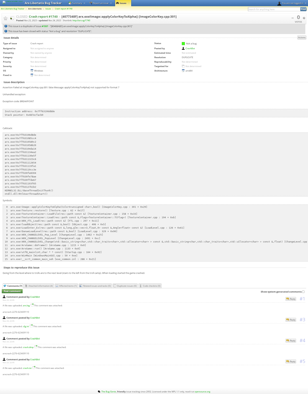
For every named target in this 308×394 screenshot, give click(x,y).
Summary (77, 3)
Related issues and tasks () (97, 285)
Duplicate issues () (127, 285)
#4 (302, 340)
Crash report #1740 (63, 8)
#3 (302, 319)
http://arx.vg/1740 (81, 20)
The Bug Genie (108, 391)
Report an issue (101, 3)
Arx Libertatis (35, 8)
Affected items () (68, 285)
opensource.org (202, 391)
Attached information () (41, 285)
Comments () (14, 285)
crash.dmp (28, 347)
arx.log (26, 305)
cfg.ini (26, 326)
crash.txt (27, 368)
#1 (302, 298)
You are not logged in (292, 3)
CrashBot (190, 48)
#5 (302, 361)
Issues (123, 3)
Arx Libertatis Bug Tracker (12, 8)
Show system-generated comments (281, 291)
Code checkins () (151, 285)
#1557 (45, 26)
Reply (292, 298)
